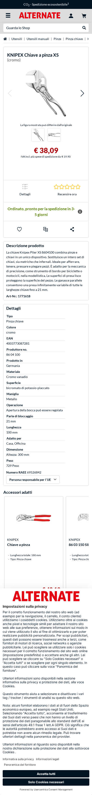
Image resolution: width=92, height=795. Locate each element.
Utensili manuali (38, 39)
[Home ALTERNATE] (39, 15)
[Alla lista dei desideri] (19, 229)
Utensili (16, 39)
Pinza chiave (74, 39)
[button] (10, 93)
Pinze (57, 39)
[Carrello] (84, 15)
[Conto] (71, 15)
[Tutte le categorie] (8, 15)
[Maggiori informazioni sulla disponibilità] (80, 211)
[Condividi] (72, 229)
